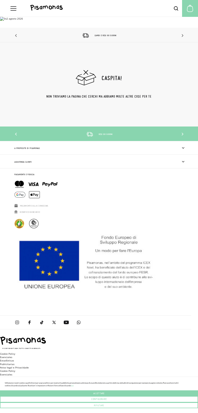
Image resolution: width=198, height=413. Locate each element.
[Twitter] (54, 322)
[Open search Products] (176, 8)
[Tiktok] (41, 322)
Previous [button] (16, 35)
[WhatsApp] (78, 322)
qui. (72, 385)
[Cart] (190, 8)
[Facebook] (29, 322)
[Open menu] (13, 8)
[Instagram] (17, 322)
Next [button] (182, 35)
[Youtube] (66, 322)
